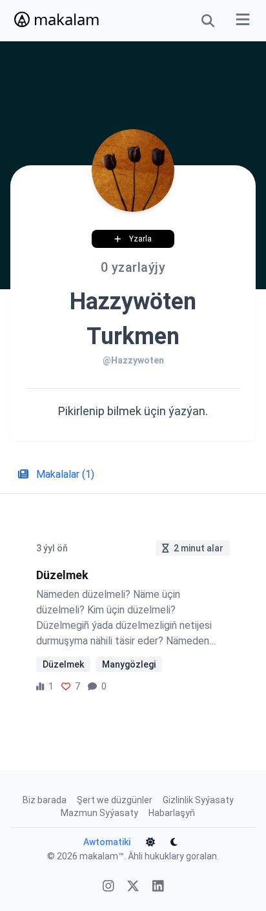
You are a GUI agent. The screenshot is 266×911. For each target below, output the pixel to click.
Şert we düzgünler (114, 800)
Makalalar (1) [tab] (64, 474)
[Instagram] (108, 887)
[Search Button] (208, 20)
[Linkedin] (158, 887)
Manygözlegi (129, 664)
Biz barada (44, 800)
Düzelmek (63, 664)
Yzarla (140, 238)
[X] (133, 887)
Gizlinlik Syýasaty (198, 800)
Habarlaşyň (171, 813)
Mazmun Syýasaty (99, 813)
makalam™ (101, 856)
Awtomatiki (106, 842)
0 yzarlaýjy (133, 267)
